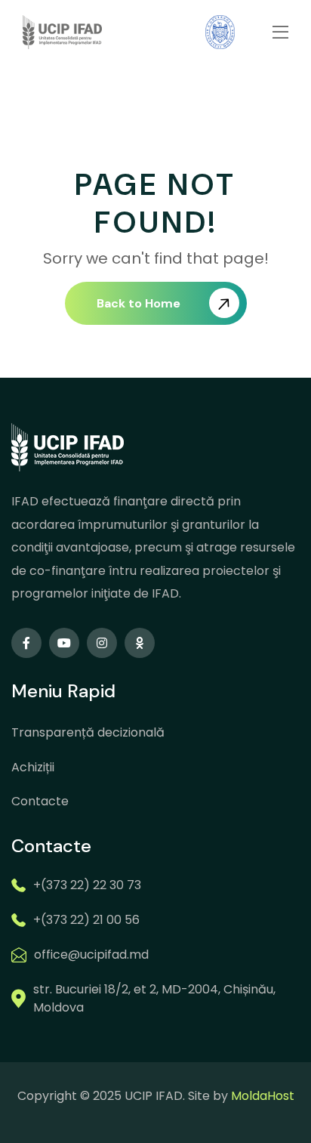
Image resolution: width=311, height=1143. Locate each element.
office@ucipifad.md (91, 954)
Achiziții (32, 767)
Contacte (40, 801)
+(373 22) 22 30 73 (87, 885)
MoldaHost (262, 1095)
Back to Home (138, 303)
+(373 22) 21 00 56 (86, 919)
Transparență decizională (88, 732)
